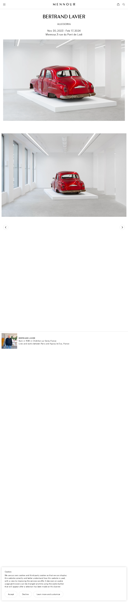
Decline (25, 594)
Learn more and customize (48, 594)
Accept (11, 594)
